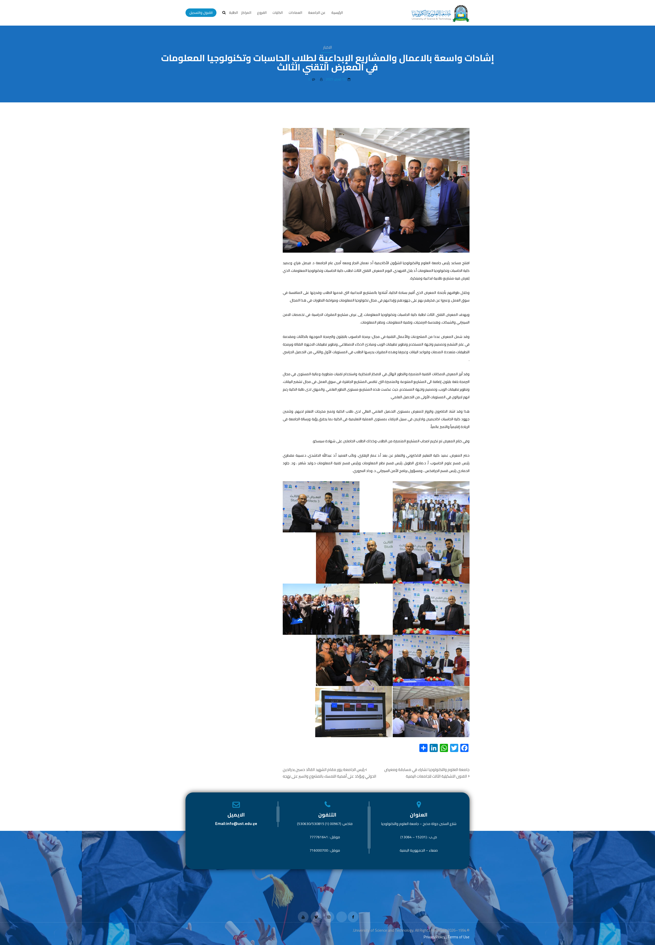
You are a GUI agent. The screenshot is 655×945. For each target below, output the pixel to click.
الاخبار (327, 47)
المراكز (246, 12)
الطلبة (233, 12)
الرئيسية (337, 12)
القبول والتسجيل (201, 12)
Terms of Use (458, 937)
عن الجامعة (316, 12)
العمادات (295, 12)
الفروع (262, 12)
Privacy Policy (434, 937)
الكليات (277, 12)
